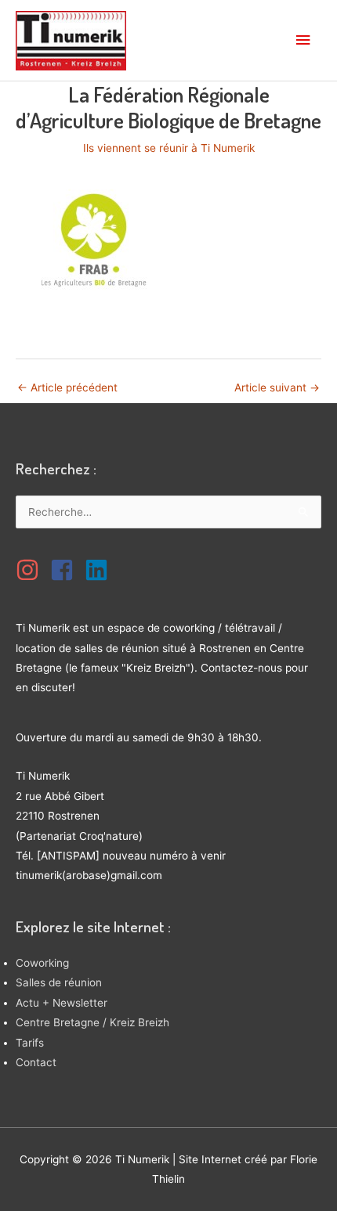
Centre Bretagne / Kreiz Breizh (92, 1022)
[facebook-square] (66, 570)
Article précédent (67, 387)
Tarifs (30, 1042)
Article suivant (277, 387)
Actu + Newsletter (61, 1003)
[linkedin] (100, 570)
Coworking (42, 963)
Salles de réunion (59, 982)
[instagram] (31, 570)
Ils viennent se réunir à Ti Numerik (169, 148)
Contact (36, 1062)
